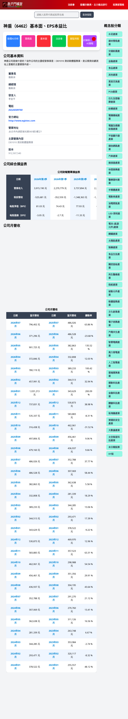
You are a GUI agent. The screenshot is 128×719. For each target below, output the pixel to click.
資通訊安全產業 (114, 421)
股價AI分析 (13, 38)
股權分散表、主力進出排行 (93, 4)
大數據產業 (114, 430)
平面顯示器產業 (114, 137)
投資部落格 (118, 4)
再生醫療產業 (114, 276)
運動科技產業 (114, 384)
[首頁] (12, 5)
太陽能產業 (114, 240)
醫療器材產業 (114, 181)
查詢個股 (87, 14)
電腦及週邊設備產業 (114, 127)
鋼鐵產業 (113, 233)
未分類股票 (114, 447)
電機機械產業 (114, 117)
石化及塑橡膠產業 (114, 100)
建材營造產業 (114, 42)
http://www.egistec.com (21, 120)
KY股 (111, 453)
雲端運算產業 (114, 374)
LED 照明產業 (114, 215)
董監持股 (74, 38)
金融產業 (113, 61)
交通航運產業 (114, 53)
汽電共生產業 (114, 333)
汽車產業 (113, 155)
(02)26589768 (15, 109)
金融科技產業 (114, 394)
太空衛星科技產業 (114, 438)
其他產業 (113, 74)
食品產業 (113, 67)
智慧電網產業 (114, 344)
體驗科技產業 (114, 405)
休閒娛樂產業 (114, 171)
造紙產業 (113, 284)
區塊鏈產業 (114, 413)
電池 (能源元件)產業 (113, 225)
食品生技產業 (114, 256)
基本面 (43, 38)
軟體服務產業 (114, 303)
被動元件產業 (114, 293)
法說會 (71, 4)
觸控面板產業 (114, 266)
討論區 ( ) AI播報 (89, 41)
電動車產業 (114, 196)
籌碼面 (28, 38)
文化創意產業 (114, 313)
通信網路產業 (114, 147)
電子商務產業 (114, 323)
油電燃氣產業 (114, 205)
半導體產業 (114, 189)
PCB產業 (112, 91)
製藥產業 (113, 247)
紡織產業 (113, 108)
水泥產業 (113, 34)
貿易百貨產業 (114, 83)
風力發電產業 (114, 354)
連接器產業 (114, 162)
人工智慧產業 (114, 364)
